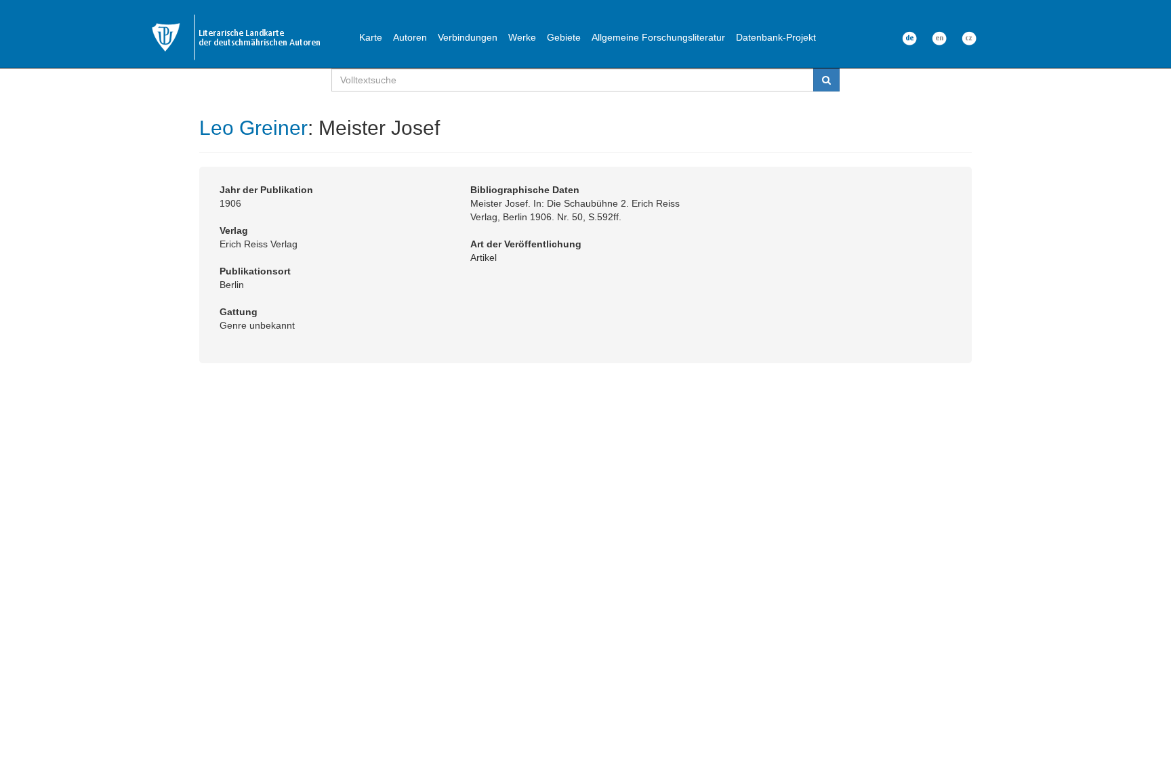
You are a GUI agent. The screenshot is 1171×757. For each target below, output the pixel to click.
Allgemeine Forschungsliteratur (658, 37)
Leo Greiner (253, 128)
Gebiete (564, 37)
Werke (522, 37)
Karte (370, 37)
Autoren (410, 37)
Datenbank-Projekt (776, 37)
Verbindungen (467, 37)
